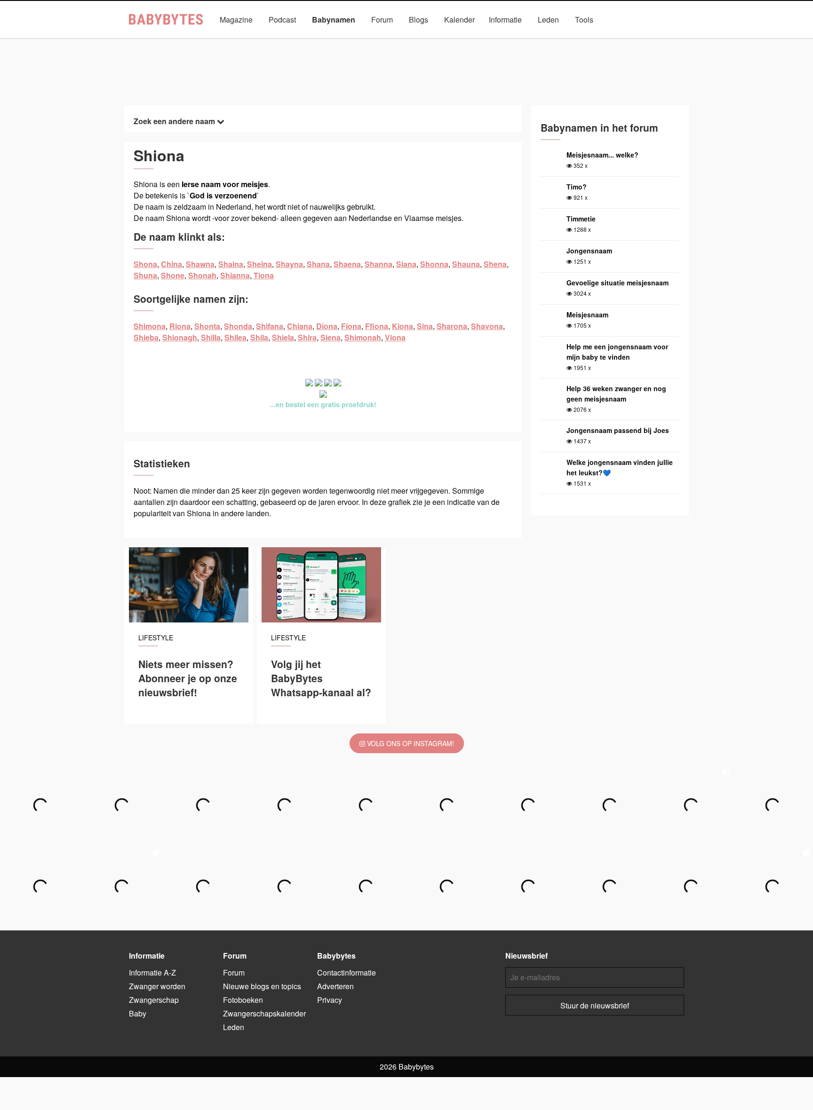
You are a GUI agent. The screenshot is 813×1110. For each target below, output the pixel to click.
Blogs (418, 19)
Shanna (378, 264)
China (171, 264)
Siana (406, 264)
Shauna (466, 264)
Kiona (402, 326)
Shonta (207, 326)
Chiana (299, 326)
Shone (172, 275)
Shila (259, 337)
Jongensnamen (307, 41)
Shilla (211, 337)
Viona (395, 337)
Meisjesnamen (370, 41)
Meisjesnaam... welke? (602, 154)
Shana (318, 264)
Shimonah (362, 337)
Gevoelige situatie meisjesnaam (617, 282)
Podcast (282, 19)
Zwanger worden (157, 986)
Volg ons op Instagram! (409, 743)
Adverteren (335, 986)
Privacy (329, 999)
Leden (548, 19)
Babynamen (333, 19)
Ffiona (376, 326)
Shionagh (179, 337)
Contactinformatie (346, 972)
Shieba (146, 337)
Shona (145, 264)
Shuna (145, 275)
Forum (382, 19)
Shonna (434, 264)
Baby (137, 1013)
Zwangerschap (154, 999)
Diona (326, 326)
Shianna (235, 275)
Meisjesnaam (587, 314)
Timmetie (581, 218)
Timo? (576, 186)
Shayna (289, 264)
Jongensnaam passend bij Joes (617, 430)
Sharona (452, 326)
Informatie (505, 19)
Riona (180, 326)
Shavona (487, 326)
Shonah (202, 275)
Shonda (238, 326)
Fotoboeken (243, 999)
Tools (584, 19)
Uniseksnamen (433, 41)
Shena (495, 264)
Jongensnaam (589, 250)
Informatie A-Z (152, 972)
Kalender (459, 19)
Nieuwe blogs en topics (262, 986)
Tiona (264, 275)
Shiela (283, 337)
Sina (425, 326)
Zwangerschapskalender (264, 1013)
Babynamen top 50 (500, 41)
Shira (307, 337)
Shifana (269, 326)
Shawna (200, 264)
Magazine (236, 19)
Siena (330, 337)
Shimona (150, 326)
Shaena (347, 264)
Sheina (259, 264)
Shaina (230, 264)
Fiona (351, 326)
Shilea (235, 337)
